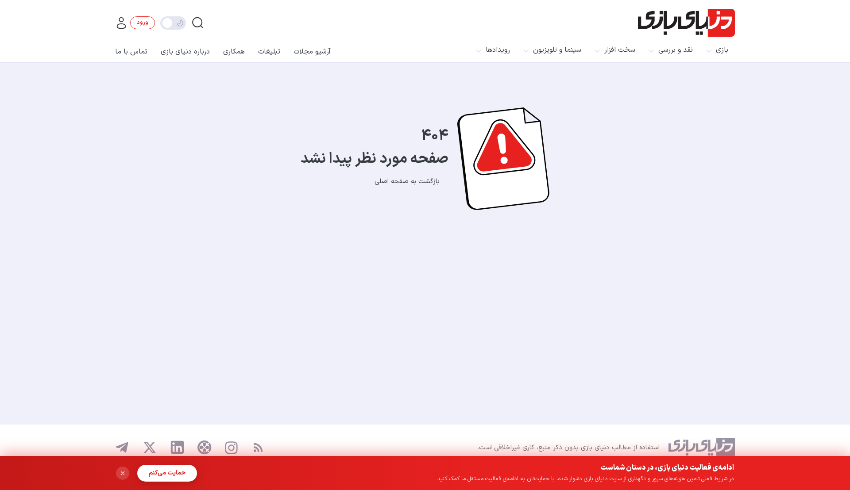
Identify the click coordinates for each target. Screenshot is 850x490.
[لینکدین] (177, 447)
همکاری (234, 51)
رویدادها (498, 50)
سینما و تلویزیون (557, 50)
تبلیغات (269, 51)
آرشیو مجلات (312, 51)
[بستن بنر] (122, 473)
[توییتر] (150, 447)
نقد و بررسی (675, 50)
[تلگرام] (122, 447)
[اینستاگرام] (231, 447)
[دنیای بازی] (686, 23)
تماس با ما (131, 51)
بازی (722, 50)
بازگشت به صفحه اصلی (407, 181)
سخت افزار (619, 50)
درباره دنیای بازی (185, 51)
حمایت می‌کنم (167, 473)
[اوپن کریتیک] (204, 447)
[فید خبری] (258, 447)
